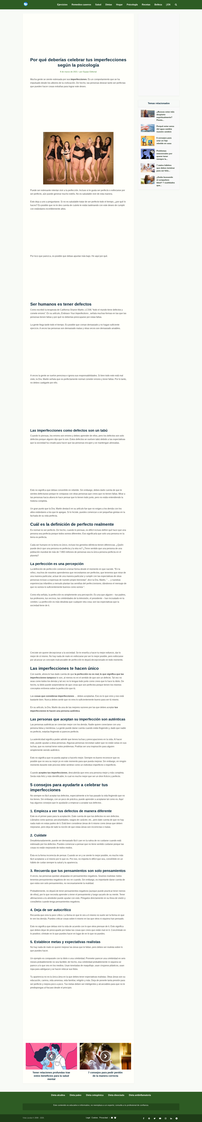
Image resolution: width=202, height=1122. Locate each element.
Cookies (95, 1118)
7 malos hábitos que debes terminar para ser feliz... (166, 168)
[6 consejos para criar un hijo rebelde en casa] (149, 141)
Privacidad (103, 1118)
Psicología (132, 4)
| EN (168, 4)
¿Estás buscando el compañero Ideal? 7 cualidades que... (166, 181)
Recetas (146, 4)
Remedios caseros (81, 4)
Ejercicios (62, 4)
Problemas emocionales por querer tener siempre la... (164, 155)
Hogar (119, 4)
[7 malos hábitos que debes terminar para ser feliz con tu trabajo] (149, 167)
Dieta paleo (75, 1095)
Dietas (108, 4)
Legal (88, 1118)
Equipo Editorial (90, 72)
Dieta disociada (116, 1095)
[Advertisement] (78, 34)
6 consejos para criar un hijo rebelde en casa (164, 140)
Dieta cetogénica (94, 1095)
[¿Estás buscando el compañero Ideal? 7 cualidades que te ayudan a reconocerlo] (149, 179)
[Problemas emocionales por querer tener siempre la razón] (149, 154)
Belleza (158, 4)
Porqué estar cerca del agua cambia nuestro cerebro (165, 129)
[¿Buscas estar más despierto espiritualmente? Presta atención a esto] (149, 113)
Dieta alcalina (58, 1095)
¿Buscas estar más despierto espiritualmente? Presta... (165, 116)
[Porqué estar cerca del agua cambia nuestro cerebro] (149, 128)
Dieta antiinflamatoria (140, 1095)
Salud (98, 4)
